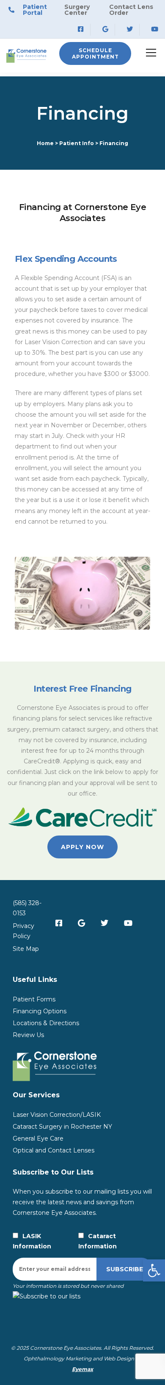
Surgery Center (77, 10)
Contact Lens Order (131, 10)
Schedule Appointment (95, 53)
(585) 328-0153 (27, 908)
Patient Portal (35, 10)
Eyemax (82, 1369)
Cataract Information (97, 1241)
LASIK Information (32, 1241)
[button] (154, 1270)
